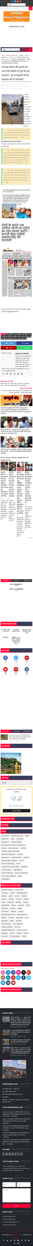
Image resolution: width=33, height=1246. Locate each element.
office (21, 860)
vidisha (25, 902)
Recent (6, 731)
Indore (24, 896)
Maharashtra (22, 914)
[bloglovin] (18, 1240)
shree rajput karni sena (10, 867)
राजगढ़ (24, 936)
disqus (16, 580)
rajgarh (20, 839)
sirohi (26, 933)
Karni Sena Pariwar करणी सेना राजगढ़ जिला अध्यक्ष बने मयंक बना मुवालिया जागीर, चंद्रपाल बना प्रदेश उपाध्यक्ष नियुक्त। (20, 737)
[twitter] (15, 1)
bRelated (30, 537)
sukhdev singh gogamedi (18, 59)
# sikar (7, 338)
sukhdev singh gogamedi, (15, 88)
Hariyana (5, 908)
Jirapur (13, 911)
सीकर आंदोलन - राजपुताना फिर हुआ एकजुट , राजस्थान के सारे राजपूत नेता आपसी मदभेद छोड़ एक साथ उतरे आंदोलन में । (16, 431)
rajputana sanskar (8, 876)
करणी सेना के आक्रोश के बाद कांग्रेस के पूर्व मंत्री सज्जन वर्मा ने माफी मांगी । (21, 1041)
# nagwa (22, 334)
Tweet (11, 343)
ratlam (18, 899)
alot (26, 918)
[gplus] (11, 1240)
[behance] (28, 1240)
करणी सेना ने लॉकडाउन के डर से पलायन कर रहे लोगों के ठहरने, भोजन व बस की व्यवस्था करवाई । (12, 484)
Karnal (21, 911)
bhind (12, 921)
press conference (8, 863)
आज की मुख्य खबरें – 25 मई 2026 (5, 630)
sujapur (4, 936)
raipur (12, 933)
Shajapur (19, 918)
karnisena (5, 839)
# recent (12, 336)
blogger (5, 580)
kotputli (18, 927)
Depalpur (21, 905)
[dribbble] (21, 1240)
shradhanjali (16, 857)
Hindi (8, 55)
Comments (27, 731)
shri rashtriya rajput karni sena (13, 845)
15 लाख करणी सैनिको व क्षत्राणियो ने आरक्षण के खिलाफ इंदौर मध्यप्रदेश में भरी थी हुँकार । (21, 1032)
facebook (27, 580)
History (23, 848)
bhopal (4, 848)
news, (3, 86)
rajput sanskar (7, 873)
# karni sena (15, 334)
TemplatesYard (17, 1235)
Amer (3, 902)
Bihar (14, 905)
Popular (16, 731)
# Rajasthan (4, 336)
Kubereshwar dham (8, 914)
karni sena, (20, 84)
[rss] (18, 1)
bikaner (18, 921)
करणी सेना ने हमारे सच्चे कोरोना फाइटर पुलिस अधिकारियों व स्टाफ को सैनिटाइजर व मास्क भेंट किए (4, 484)
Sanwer (11, 918)
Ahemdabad (5, 905)
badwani (5, 921)
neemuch (5, 933)
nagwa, (26, 84)
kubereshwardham (8, 930)
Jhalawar (5, 911)
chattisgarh (6, 924)
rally (18, 863)
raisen (19, 933)
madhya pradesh (7, 890)
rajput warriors (21, 873)
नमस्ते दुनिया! (5, 637)
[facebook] (12, 1)
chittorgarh (6, 870)
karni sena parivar (8, 854)
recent (11, 57)
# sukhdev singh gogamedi (18, 338)
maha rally (5, 857)
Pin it (11, 348)
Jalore (12, 908)
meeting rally (13, 848)
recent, (13, 86)
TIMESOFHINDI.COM (8, 1216)
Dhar (28, 905)
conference (17, 870)
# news (29, 334)
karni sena (14, 55)
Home (3, 55)
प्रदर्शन (19, 876)
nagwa (21, 55)
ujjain (17, 896)
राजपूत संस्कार (5, 879)
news (26, 55)
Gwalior (10, 902)
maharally (5, 842)
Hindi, (15, 84)
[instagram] (20, 1)
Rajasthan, (8, 86)
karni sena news (17, 836)
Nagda (4, 918)
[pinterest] (14, 1240)
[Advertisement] (16, 560)
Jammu (19, 908)
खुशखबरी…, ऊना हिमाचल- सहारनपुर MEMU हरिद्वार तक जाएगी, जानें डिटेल (16, 640)
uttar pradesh (15, 936)
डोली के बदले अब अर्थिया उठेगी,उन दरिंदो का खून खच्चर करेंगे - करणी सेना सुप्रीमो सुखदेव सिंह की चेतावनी (16, 232)
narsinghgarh (16, 842)
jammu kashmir (7, 927)
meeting (20, 854)
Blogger (16, 1237)
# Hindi (8, 334)
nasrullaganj (22, 930)
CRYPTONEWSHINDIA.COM (10, 1222)
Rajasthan (4, 57)
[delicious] (18, 1243)
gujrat (4, 899)
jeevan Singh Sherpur (9, 860)
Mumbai (18, 902)
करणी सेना (24, 867)
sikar (7, 59)
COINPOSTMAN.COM (8, 1219)
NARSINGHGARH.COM (9, 1225)
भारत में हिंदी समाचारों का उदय (16, 630)
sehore (26, 857)
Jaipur (12, 893)
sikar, (6, 88)
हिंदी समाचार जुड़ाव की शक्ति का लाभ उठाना (26, 631)
